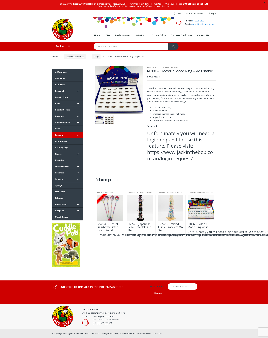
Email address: (158, 286)
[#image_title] (119, 90)
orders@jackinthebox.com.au (204, 24)
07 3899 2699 (198, 20)
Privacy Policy (159, 35)
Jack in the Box (76, 333)
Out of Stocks (102, 192)
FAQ (108, 35)
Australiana (151, 67)
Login (213, 13)
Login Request (122, 35)
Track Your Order (196, 13)
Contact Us (203, 35)
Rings (96, 56)
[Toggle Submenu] (78, 91)
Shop (178, 13)
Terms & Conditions (181, 35)
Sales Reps (140, 35)
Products (61, 46)
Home (97, 35)
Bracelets (148, 192)
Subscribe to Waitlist (120, 234)
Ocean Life (192, 192)
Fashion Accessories (75, 56)
